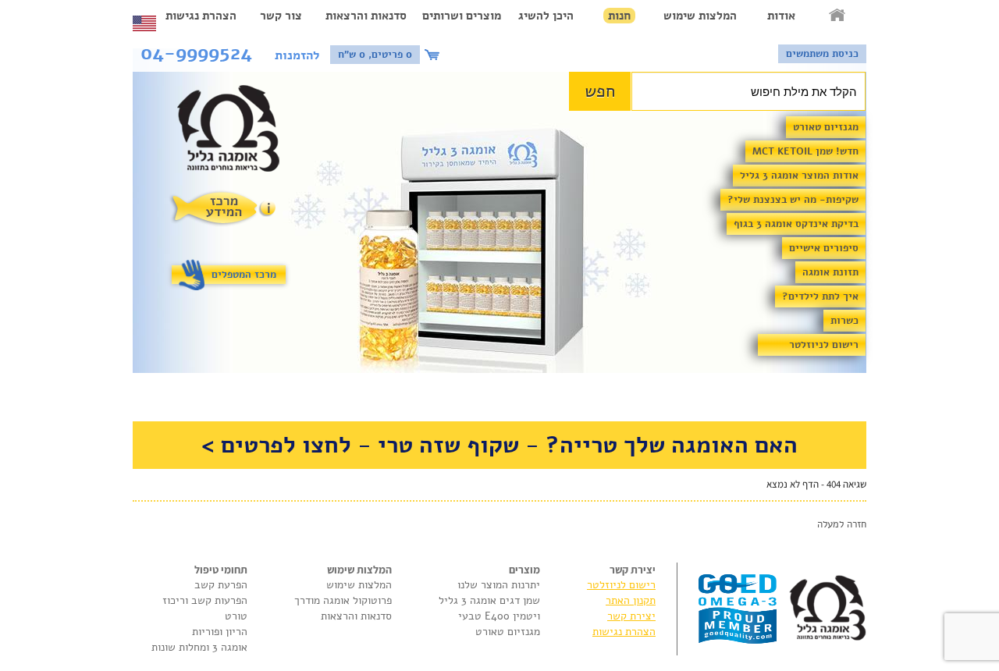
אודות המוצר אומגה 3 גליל (799, 176)
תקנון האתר (631, 600)
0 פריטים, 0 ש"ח (375, 55)
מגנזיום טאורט (826, 127)
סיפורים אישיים (824, 248)
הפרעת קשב (220, 584)
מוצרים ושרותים (461, 15)
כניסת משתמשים (822, 54)
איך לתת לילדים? (820, 296)
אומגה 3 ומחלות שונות (199, 647)
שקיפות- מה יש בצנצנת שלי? (793, 200)
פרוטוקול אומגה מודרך (343, 600)
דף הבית (838, 15)
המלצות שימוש (700, 15)
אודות (781, 15)
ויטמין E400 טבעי (499, 616)
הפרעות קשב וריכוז (204, 600)
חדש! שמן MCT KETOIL (805, 151)
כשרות (844, 321)
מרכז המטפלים (244, 275)
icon (434, 54)
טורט (236, 616)
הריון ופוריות (219, 631)
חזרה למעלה (841, 524)
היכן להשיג (546, 15)
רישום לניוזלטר (824, 345)
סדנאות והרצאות (366, 15)
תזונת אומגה (830, 272)
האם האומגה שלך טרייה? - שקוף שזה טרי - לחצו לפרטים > (499, 445)
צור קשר (281, 15)
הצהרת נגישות (200, 15)
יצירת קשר (631, 616)
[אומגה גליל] (237, 132)
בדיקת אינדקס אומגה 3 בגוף (796, 224)
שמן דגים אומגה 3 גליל (489, 600)
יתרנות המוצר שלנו (498, 584)
